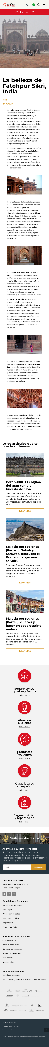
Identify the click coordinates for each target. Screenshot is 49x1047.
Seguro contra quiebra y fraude (24, 690)
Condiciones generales (12, 905)
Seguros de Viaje (9, 927)
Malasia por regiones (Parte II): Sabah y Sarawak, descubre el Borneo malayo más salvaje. (23, 554)
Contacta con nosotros (12, 949)
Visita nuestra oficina (11, 945)
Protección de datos (11, 914)
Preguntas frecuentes (24, 753)
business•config (25, 1040)
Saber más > (24, 695)
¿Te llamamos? (24, 12)
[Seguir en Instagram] (14, 894)
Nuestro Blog (8, 962)
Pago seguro (7, 923)
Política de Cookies (9, 1023)
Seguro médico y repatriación (24, 817)
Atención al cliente (24, 722)
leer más (25, 510)
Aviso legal (7, 909)
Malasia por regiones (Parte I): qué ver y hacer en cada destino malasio (23, 624)
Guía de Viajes (8, 958)
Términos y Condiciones (11, 1030)
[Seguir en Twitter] (4, 894)
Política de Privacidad (10, 1026)
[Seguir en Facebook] (9, 894)
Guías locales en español (24, 785)
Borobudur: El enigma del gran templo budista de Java (23, 485)
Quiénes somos (9, 940)
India (4, 100)
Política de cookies (10, 918)
